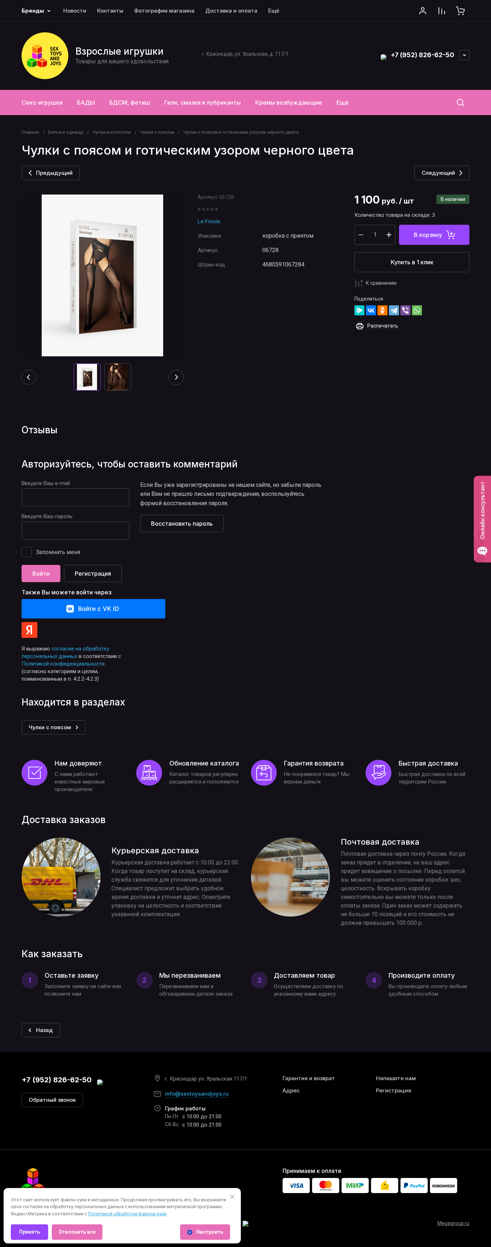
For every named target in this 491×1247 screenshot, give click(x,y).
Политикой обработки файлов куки (127, 1213)
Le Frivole (209, 221)
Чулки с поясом (157, 132)
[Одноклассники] (382, 310)
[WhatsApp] (417, 310)
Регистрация (93, 573)
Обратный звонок (52, 1099)
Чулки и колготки (111, 132)
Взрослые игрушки (119, 51)
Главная (30, 132)
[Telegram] (394, 310)
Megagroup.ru (453, 1223)
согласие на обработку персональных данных (65, 652)
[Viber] (405, 310)
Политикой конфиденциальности (63, 664)
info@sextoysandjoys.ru (197, 1093)
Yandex (29, 630)
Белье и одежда (65, 132)
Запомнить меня (58, 552)
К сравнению (381, 283)
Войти (41, 573)
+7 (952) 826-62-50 (422, 55)
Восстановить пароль (182, 523)
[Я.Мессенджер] (359, 310)
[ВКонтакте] (371, 310)
